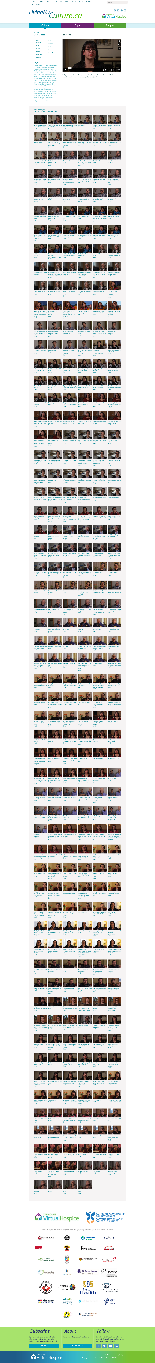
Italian (50, 47)
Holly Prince (37, 63)
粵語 (48, 2)
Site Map (107, 1355)
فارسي (55, 2)
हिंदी (61, 2)
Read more (76, 1346)
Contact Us (96, 1355)
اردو (95, 2)
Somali (50, 53)
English (34, 2)
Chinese (38, 51)
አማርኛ (41, 2)
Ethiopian (39, 55)
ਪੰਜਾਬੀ (81, 2)
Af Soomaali (36, 5)
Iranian (50, 44)
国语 (66, 2)
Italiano (88, 2)
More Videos (39, 35)
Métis (38, 48)
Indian (50, 41)
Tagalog (73, 2)
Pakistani (51, 50)
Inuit (37, 45)
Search (126, 2)
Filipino (38, 58)
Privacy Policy (118, 1355)
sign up (43, 1346)
